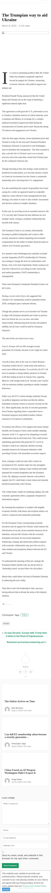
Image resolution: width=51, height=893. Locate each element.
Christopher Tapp (14, 615)
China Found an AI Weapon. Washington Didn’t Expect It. (20, 771)
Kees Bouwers (17, 708)
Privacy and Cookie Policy (34, 886)
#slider (6, 623)
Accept (6, 889)
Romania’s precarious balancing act (25, 642)
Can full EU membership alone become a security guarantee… (25, 735)
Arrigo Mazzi (17, 779)
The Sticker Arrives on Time (20, 701)
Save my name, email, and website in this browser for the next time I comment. (22, 857)
